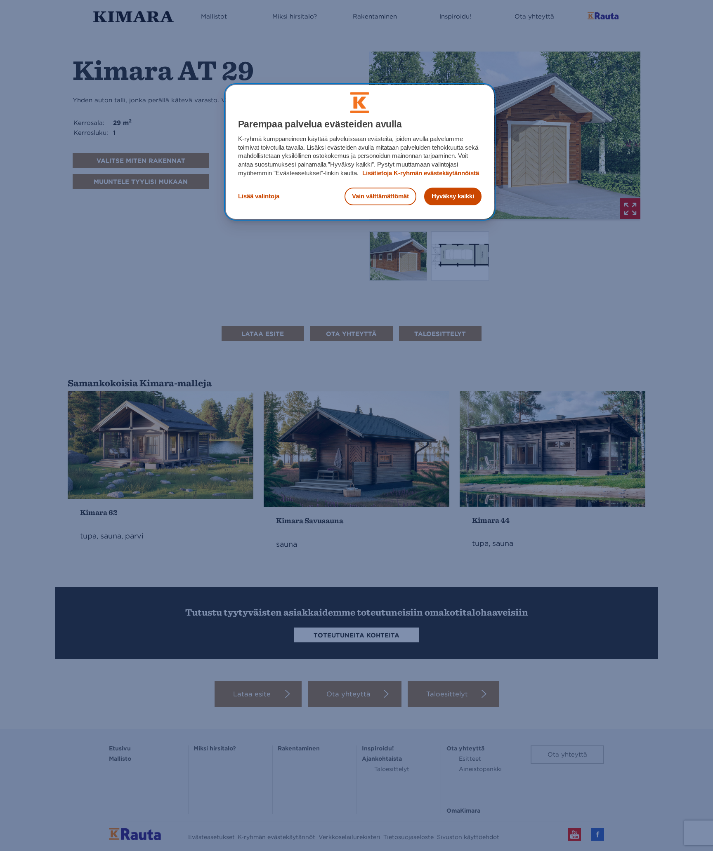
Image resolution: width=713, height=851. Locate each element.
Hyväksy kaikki (453, 196)
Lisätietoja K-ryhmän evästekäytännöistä (420, 172)
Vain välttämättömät (380, 196)
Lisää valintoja (258, 196)
